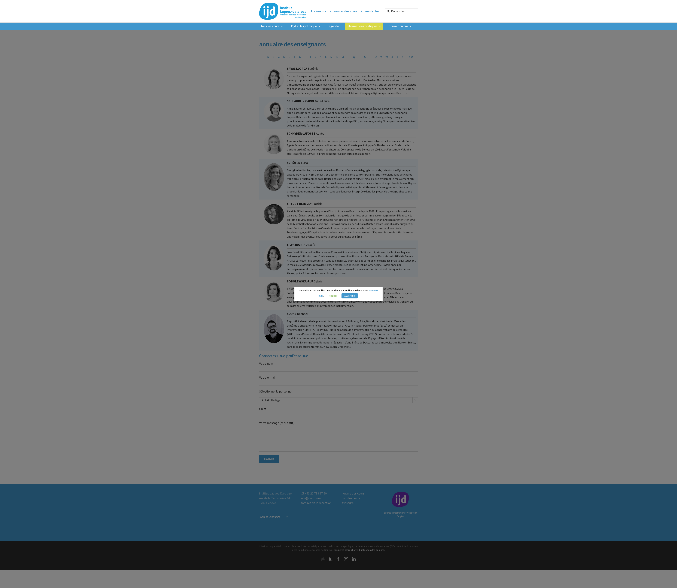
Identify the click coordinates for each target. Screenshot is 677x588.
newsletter (371, 11)
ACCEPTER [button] (349, 295)
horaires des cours (345, 11)
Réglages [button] (332, 295)
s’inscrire (320, 11)
